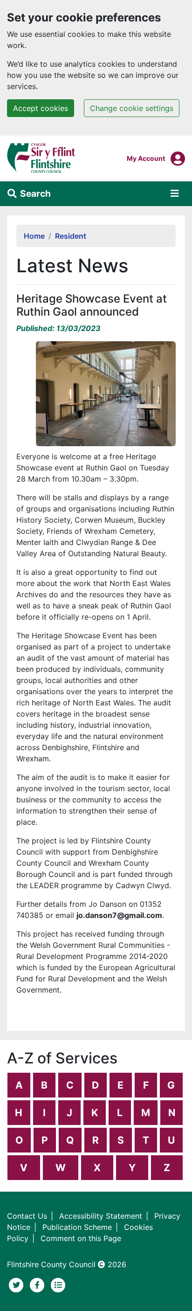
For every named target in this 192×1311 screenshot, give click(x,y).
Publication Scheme (77, 1227)
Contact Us (27, 1216)
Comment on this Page (81, 1238)
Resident (70, 236)
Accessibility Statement (100, 1216)
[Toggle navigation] (175, 193)
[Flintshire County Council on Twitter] (17, 1284)
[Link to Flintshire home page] (41, 157)
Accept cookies (40, 108)
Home (34, 236)
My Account (146, 158)
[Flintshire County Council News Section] (58, 1284)
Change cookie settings (131, 108)
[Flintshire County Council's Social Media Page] (38, 1284)
